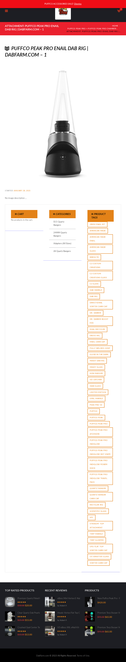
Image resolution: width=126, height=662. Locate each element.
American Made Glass (98, 249)
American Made (98, 231)
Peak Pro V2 (96, 405)
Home (115, 26)
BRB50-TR (94, 257)
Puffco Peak (96, 417)
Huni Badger (96, 373)
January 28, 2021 (22, 191)
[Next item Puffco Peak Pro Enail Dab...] (92, 123)
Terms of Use (83, 656)
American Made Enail (98, 239)
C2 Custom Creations (95, 265)
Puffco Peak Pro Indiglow (98, 442)
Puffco (93, 411)
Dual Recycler (97, 329)
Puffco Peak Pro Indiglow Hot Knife (100, 452)
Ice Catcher (96, 380)
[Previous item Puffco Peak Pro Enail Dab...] (34, 123)
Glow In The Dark (99, 354)
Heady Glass (96, 367)
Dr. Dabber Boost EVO (99, 321)
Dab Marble (96, 290)
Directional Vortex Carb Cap (98, 304)
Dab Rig (93, 296)
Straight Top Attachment (97, 525)
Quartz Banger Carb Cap (98, 496)
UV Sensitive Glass (99, 556)
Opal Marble (96, 398)
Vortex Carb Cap (98, 563)
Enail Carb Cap (97, 342)
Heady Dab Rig (97, 361)
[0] (119, 12)
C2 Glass (94, 284)
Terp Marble (96, 534)
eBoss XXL (95, 336)
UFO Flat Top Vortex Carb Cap (98, 548)
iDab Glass (95, 386)
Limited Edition (98, 392)
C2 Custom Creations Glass (98, 275)
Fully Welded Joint (100, 348)
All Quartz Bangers (62, 251)
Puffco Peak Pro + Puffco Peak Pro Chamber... (92, 29)
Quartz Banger (98, 488)
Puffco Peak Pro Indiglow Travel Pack (98, 478)
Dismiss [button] (78, 4)
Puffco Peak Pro (98, 424)
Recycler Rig (96, 505)
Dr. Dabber (95, 313)
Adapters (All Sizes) (62, 244)
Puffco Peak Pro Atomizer (98, 432)
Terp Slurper (97, 540)
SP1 (91, 517)
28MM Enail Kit (97, 224)
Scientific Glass (98, 511)
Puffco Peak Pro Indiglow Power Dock (98, 464)
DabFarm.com (42, 656)
